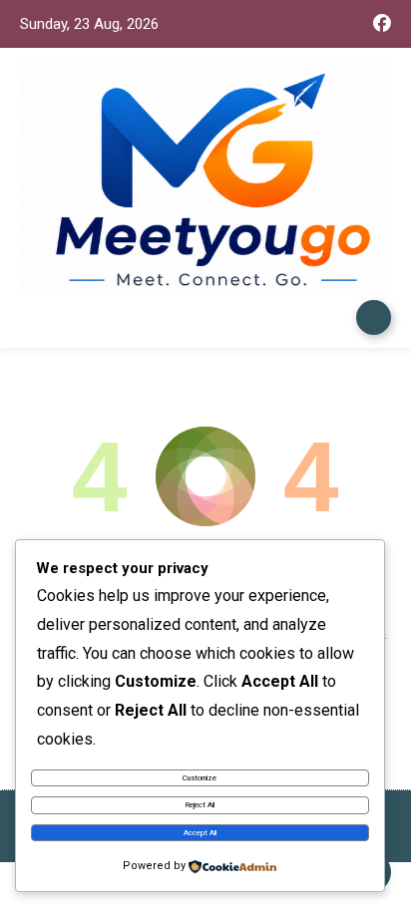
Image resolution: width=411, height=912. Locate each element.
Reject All (200, 804)
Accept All (200, 832)
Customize (199, 777)
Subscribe (373, 317)
